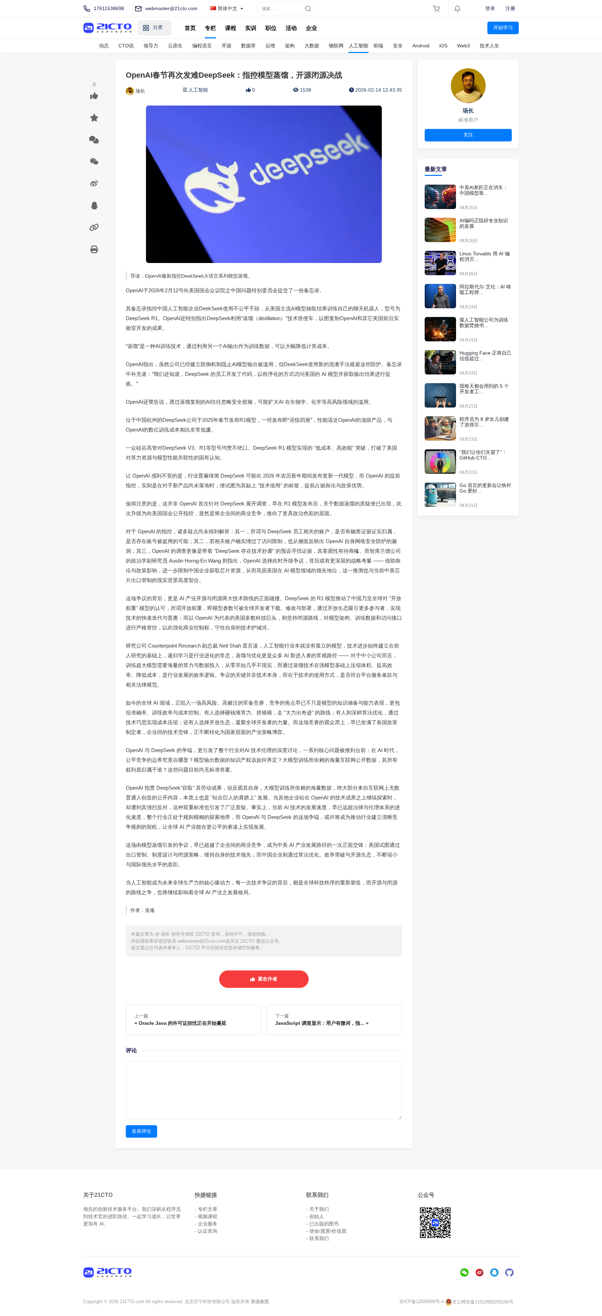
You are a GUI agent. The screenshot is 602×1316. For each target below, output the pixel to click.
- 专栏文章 (206, 1209)
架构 (290, 45)
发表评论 (141, 1131)
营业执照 (260, 1301)
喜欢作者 (266, 979)
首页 (190, 28)
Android (421, 45)
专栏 (210, 28)
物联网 (336, 45)
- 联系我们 (317, 1238)
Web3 (463, 45)
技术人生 (489, 45)
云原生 (175, 45)
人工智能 (358, 45)
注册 (510, 8)
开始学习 (503, 27)
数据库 (248, 45)
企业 (311, 28)
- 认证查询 (206, 1231)
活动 (291, 28)
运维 (270, 45)
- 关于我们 (317, 1209)
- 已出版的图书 (322, 1223)
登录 (490, 8)
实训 (250, 28)
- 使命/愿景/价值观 (326, 1231)
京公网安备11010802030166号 (483, 1302)
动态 (104, 45)
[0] (94, 95)
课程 (230, 28)
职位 (271, 28)
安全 (398, 45)
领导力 (151, 45)
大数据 (311, 45)
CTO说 (126, 45)
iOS (443, 45)
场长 (140, 91)
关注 (468, 135)
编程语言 (202, 45)
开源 (226, 45)
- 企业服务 (206, 1223)
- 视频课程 (206, 1216)
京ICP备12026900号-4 (421, 1302)
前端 (378, 45)
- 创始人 (315, 1216)
